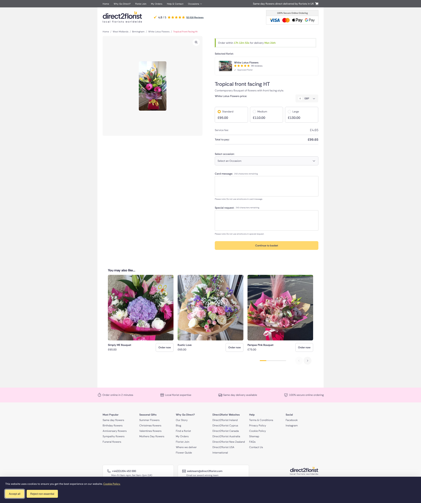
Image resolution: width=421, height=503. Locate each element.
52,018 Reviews (195, 17)
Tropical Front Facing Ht (185, 31)
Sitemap (254, 436)
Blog (178, 425)
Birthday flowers (113, 425)
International (220, 452)
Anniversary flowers (115, 431)
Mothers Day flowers (151, 436)
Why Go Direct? (122, 3)
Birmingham (138, 31)
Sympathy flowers (113, 436)
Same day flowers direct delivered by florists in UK (284, 3)
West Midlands (120, 31)
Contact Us (256, 447)
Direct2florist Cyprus (225, 425)
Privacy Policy (257, 425)
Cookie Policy (257, 431)
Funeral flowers (112, 441)
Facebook (292, 420)
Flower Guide (184, 452)
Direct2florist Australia (226, 436)
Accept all (14, 494)
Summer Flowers (149, 420)
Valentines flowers (150, 431)
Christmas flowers (150, 425)
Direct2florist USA (223, 447)
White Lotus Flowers (159, 31)
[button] (307, 361)
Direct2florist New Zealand (228, 441)
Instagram (292, 425)
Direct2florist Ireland (225, 420)
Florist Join (140, 3)
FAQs (252, 441)
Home (106, 3)
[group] (140, 313)
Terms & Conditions (261, 420)
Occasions (193, 3)
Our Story (182, 420)
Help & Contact (175, 3)
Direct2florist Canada (225, 431)
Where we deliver (186, 447)
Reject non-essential (42, 494)
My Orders (156, 3)
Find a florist (183, 431)
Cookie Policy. (111, 484)
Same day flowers (113, 420)
